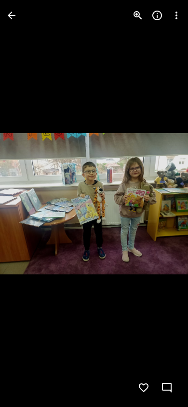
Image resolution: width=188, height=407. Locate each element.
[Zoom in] (138, 15)
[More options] (176, 15)
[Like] (143, 387)
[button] (26, 203)
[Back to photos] (11, 15)
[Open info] (157, 15)
